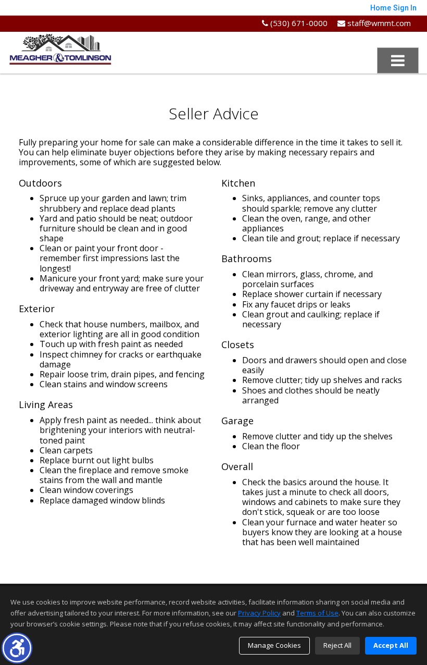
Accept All (390, 645)
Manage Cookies (274, 645)
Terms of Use (317, 613)
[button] (17, 648)
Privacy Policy (259, 613)
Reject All (337, 645)
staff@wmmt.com (378, 23)
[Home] (60, 48)
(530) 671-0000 (298, 23)
